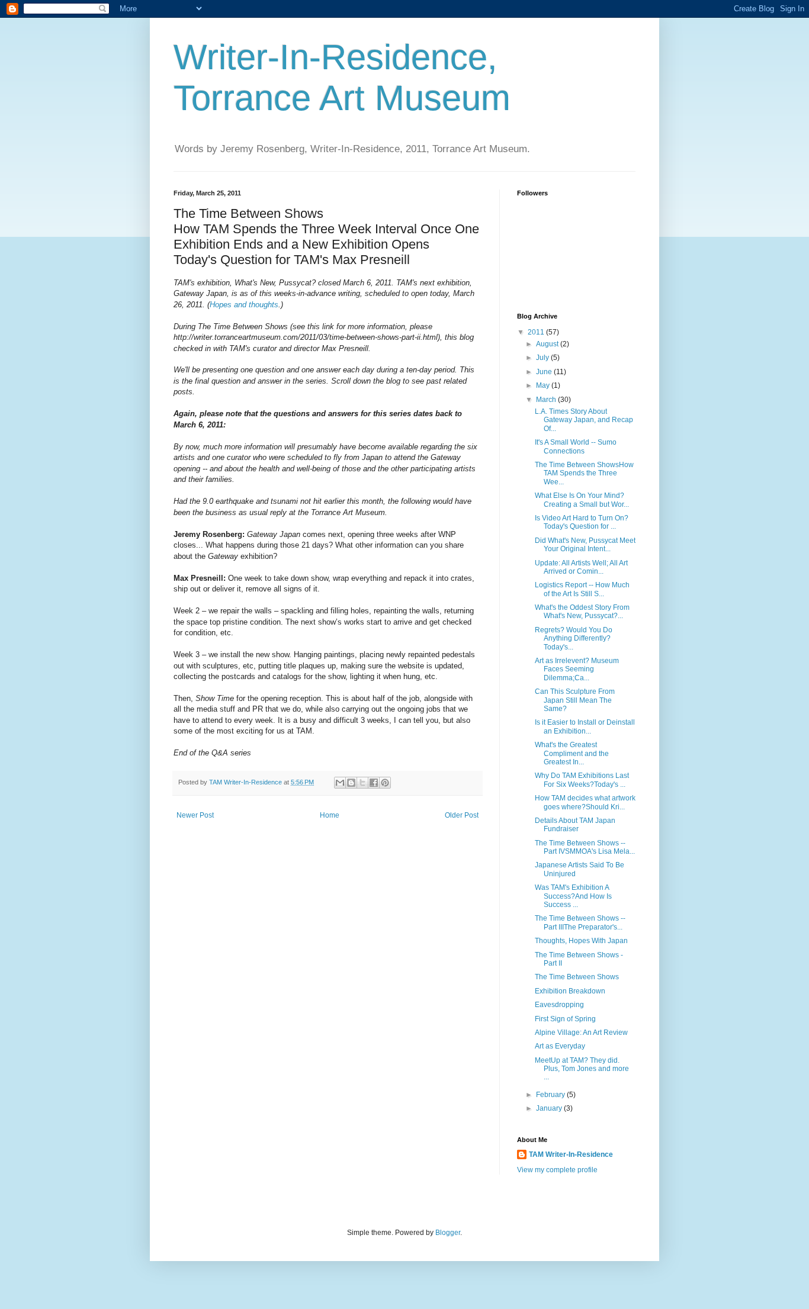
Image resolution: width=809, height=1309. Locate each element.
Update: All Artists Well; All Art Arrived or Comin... (581, 567)
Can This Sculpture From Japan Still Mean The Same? (575, 700)
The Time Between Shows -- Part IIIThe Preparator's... (580, 922)
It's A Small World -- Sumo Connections (576, 446)
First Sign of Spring (565, 1019)
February (551, 1095)
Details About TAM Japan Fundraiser (575, 824)
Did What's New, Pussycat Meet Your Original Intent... (585, 544)
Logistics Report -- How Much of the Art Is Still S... (582, 589)
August (548, 344)
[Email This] (340, 783)
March (547, 399)
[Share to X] (362, 783)
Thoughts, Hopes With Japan (581, 941)
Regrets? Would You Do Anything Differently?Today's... (573, 638)
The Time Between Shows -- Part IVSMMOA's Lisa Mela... (585, 847)
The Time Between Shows (577, 977)
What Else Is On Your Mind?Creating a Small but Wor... (582, 499)
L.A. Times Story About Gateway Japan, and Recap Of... (584, 420)
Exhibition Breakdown (570, 991)
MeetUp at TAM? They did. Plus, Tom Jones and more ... (582, 1069)
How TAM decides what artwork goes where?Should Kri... (585, 802)
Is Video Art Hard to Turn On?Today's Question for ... (581, 522)
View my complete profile (557, 1170)
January (550, 1108)
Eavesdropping (559, 1005)
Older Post (462, 815)
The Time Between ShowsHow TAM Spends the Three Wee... (584, 473)
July (543, 357)
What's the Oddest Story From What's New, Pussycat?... (582, 611)
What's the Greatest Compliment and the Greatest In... (572, 753)
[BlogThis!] (351, 783)
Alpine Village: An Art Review (581, 1032)
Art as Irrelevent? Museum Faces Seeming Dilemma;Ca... (577, 669)
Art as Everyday (560, 1046)
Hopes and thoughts (244, 304)
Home (329, 815)
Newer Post (195, 815)
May (543, 385)
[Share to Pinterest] (385, 783)
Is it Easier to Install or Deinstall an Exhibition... (585, 726)
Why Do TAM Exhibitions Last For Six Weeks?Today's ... (582, 779)
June (545, 372)
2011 (537, 332)
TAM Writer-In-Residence (571, 1154)
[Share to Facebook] (374, 783)
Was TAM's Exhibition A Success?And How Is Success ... (573, 896)
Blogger (447, 1232)
